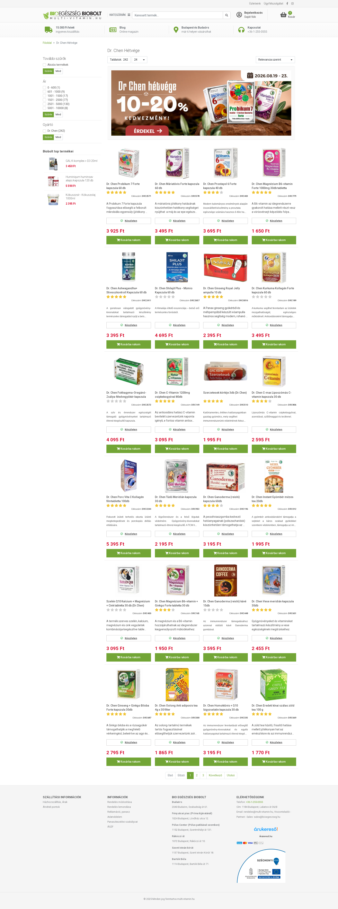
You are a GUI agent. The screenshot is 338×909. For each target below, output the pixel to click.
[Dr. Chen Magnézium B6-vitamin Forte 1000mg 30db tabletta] (274, 163)
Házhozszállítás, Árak (55, 802)
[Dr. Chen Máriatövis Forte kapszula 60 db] (177, 163)
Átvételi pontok (51, 806)
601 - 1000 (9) (56, 91)
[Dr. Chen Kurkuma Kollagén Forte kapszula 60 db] (274, 267)
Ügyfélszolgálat (273, 3)
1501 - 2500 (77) (58, 99)
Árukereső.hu (265, 836)
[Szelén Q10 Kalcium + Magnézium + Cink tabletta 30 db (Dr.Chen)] (128, 580)
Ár (44, 81)
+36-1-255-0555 (254, 802)
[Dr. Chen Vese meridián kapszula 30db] (274, 580)
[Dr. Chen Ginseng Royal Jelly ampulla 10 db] (225, 267)
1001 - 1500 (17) (58, 95)
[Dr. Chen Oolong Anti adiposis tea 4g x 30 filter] (177, 684)
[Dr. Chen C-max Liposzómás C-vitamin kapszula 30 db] (274, 371)
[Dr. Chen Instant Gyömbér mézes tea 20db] (274, 476)
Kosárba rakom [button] (130, 240)
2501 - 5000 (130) (58, 104)
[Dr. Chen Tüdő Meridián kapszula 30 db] (177, 476)
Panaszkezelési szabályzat (122, 821)
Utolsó (231, 775)
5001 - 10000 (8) (58, 108)
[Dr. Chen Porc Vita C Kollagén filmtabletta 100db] (128, 476)
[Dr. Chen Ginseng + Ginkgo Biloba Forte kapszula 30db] (128, 684)
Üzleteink (255, 3)
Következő (215, 775)
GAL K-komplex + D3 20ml (81, 160)
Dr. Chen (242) (56, 130)
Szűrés (48, 71)
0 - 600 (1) (54, 87)
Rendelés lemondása (119, 806)
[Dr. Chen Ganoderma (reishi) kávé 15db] (225, 580)
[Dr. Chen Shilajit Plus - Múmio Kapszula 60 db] (177, 267)
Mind (58, 71)
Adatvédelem (114, 816)
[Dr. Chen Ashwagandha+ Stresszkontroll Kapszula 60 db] (128, 267)
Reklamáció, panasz (118, 811)
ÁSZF (110, 826)
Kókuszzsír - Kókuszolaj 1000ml (80, 196)
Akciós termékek (58, 64)
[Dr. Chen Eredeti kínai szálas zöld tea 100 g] (274, 684)
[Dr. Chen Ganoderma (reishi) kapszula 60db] (225, 476)
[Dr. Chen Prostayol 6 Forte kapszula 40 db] (225, 163)
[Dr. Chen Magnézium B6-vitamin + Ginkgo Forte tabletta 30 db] (177, 580)
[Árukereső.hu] (266, 830)
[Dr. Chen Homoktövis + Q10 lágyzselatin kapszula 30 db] (225, 684)
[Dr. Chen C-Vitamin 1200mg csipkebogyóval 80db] (177, 371)
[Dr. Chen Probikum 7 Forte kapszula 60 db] (128, 163)
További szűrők (54, 58)
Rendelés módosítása (119, 802)
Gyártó (48, 125)
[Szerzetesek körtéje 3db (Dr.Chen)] (225, 371)
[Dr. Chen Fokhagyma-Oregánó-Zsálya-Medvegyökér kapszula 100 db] (128, 371)
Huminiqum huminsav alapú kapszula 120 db (79, 178)
